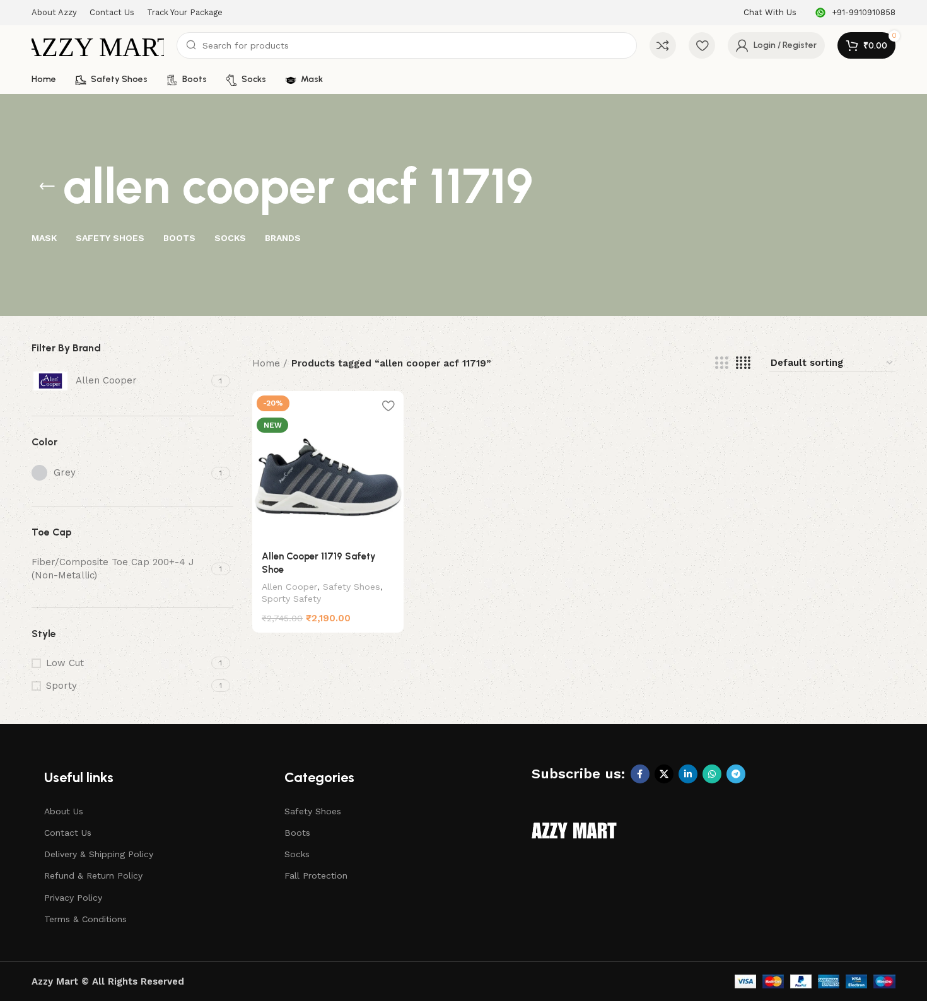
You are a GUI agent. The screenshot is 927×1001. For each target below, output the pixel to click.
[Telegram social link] (735, 773)
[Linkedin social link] (688, 773)
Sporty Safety (291, 599)
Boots (297, 833)
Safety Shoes (351, 587)
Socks (297, 854)
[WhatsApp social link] (712, 773)
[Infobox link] (769, 13)
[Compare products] (662, 45)
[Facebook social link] (640, 773)
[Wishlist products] (701, 45)
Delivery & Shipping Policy (98, 854)
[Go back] (47, 186)
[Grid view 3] (721, 363)
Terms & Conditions (85, 919)
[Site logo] (98, 44)
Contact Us (67, 833)
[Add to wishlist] (388, 405)
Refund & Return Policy (93, 875)
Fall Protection (315, 875)
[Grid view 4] (743, 363)
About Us (63, 811)
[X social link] (664, 773)
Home (266, 363)
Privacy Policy (73, 898)
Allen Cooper (289, 587)
